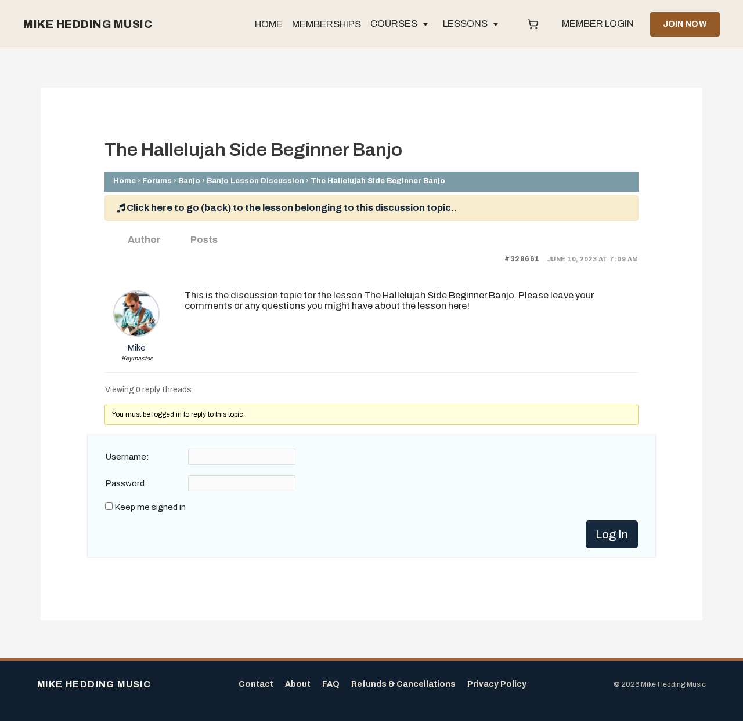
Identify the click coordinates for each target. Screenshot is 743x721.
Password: (126, 483)
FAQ (331, 684)
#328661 (522, 259)
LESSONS (465, 23)
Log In (612, 534)
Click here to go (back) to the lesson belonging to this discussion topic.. (291, 208)
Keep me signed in (150, 507)
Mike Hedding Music (87, 24)
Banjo (189, 180)
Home (124, 180)
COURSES (393, 23)
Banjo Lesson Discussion (255, 180)
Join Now (685, 24)
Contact (256, 684)
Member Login (598, 23)
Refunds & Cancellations (403, 684)
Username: (127, 456)
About (298, 684)
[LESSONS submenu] (496, 24)
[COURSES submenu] (425, 24)
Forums (157, 180)
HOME (269, 24)
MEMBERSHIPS (326, 24)
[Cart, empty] (532, 24)
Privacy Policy (496, 684)
